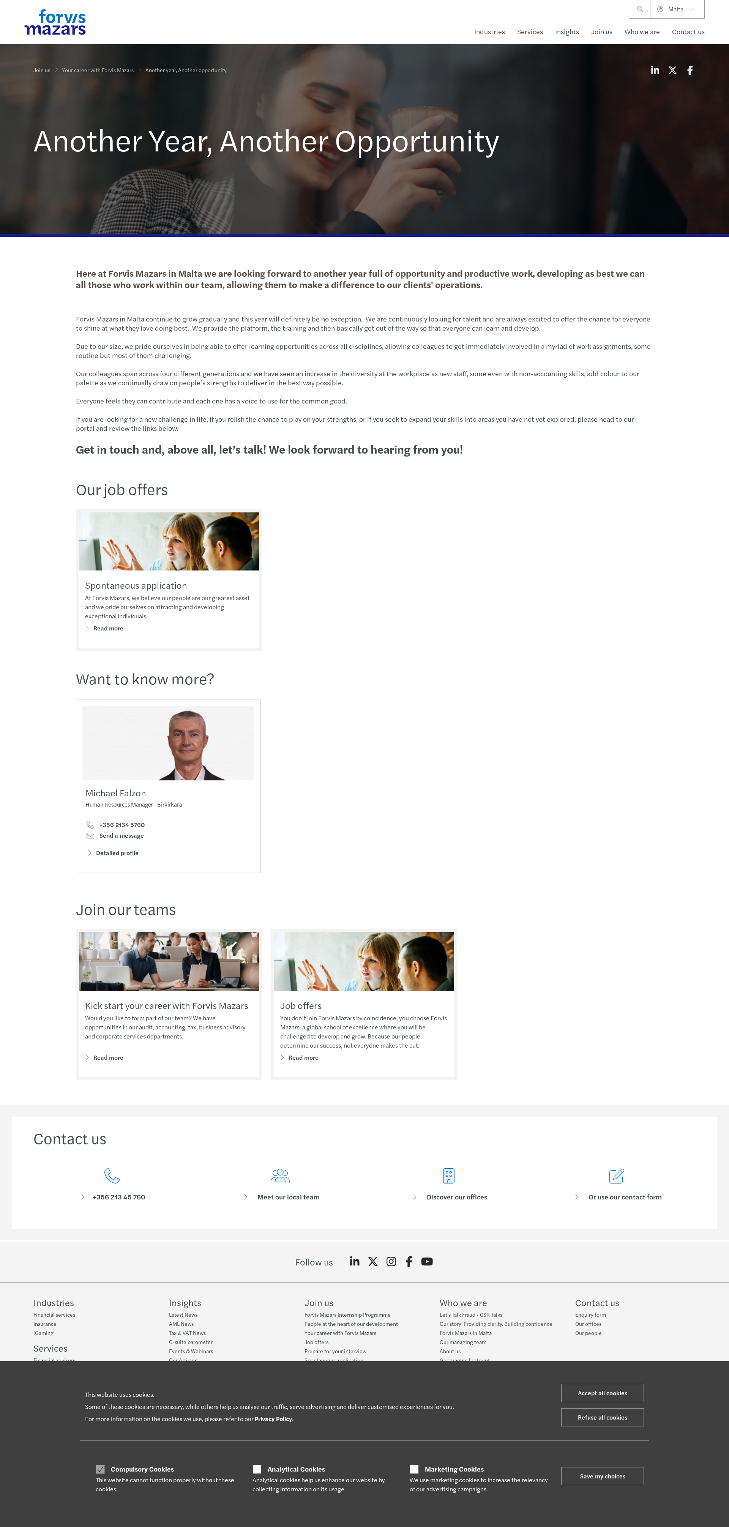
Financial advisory (54, 1360)
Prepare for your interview (335, 1351)
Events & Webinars (191, 1351)
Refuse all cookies (602, 1417)
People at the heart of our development (351, 1323)
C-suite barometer (191, 1342)
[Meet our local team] (280, 1184)
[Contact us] (112, 1184)
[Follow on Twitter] (373, 1261)
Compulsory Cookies (142, 1469)
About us (450, 1351)
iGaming (43, 1332)
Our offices (588, 1323)
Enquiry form (590, 1314)
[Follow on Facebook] (409, 1261)
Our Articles (183, 1360)
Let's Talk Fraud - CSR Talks (471, 1314)
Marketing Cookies (454, 1469)
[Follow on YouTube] (427, 1261)
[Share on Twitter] (672, 70)
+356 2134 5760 (121, 825)
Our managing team (463, 1342)
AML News (181, 1323)
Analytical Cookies (296, 1469)
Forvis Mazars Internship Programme (348, 1314)
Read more (108, 628)
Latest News (183, 1314)
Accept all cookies (602, 1392)
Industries (489, 31)
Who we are (642, 31)
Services (530, 31)
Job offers (301, 1005)
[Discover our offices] (448, 1184)
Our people (588, 1332)
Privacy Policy (273, 1418)
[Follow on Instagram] (391, 1261)
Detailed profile (117, 852)
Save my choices (602, 1476)
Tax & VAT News (187, 1332)
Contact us (688, 31)
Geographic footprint (465, 1360)
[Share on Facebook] (690, 70)
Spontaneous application (136, 584)
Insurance (45, 1323)
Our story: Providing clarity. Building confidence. (497, 1323)
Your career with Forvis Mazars (98, 70)
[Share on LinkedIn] (655, 70)
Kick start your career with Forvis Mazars (166, 1005)
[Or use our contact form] (617, 1184)
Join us (601, 31)
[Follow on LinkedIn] (354, 1261)
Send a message (121, 835)
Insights (567, 31)
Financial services (54, 1314)
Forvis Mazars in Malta (466, 1332)
